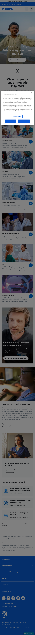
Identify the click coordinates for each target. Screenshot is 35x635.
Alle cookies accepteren (24, 121)
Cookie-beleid (20, 112)
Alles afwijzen (11, 121)
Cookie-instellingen (17, 116)
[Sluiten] (32, 92)
